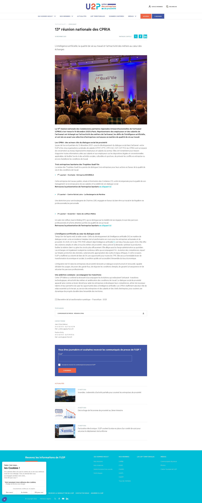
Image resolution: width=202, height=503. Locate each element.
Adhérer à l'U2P (97, 493)
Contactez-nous (82, 493)
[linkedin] (145, 36)
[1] (114, 242)
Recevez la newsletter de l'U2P (61, 493)
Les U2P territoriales (145, 457)
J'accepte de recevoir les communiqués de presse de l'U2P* (78, 365)
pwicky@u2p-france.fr (65, 337)
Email (60, 354)
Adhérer (146, 16)
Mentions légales (45, 499)
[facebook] (140, 36)
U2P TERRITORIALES (97, 16)
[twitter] (136, 36)
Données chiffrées (116, 16)
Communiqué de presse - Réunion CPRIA (71, 313)
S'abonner (158, 16)
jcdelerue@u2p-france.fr (66, 329)
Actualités (81, 16)
